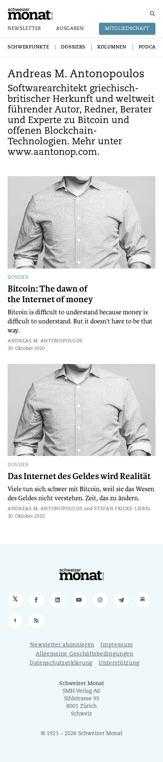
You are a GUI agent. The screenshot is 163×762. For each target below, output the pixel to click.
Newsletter (24, 29)
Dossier (18, 277)
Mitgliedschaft (127, 29)
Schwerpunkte (28, 47)
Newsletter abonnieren (62, 645)
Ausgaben (70, 29)
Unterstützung (119, 663)
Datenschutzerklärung (61, 663)
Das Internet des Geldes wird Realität (79, 476)
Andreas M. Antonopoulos (45, 341)
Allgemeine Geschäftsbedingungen (84, 654)
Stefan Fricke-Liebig (122, 509)
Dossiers (73, 47)
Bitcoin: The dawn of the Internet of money (50, 294)
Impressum (116, 645)
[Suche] (152, 14)
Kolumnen (112, 47)
